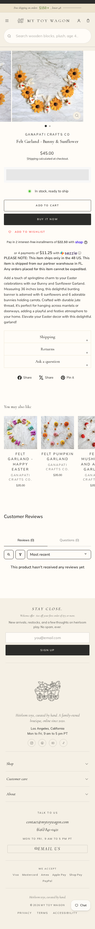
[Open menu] (7, 21)
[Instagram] (32, 743)
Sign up (47, 650)
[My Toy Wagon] (47, 691)
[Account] (79, 21)
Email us (49, 848)
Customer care (16, 778)
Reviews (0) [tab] (26, 540)
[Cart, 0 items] (88, 21)
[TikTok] (63, 743)
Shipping (32, 159)
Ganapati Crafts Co (47, 134)
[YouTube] (53, 743)
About (10, 793)
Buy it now (47, 219)
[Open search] (9, 554)
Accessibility (65, 913)
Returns (47, 348)
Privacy (25, 913)
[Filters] (20, 554)
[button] (47, 253)
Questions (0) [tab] (69, 540)
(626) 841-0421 (47, 829)
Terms (42, 913)
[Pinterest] (42, 743)
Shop (9, 763)
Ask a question (47, 361)
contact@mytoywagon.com (47, 821)
